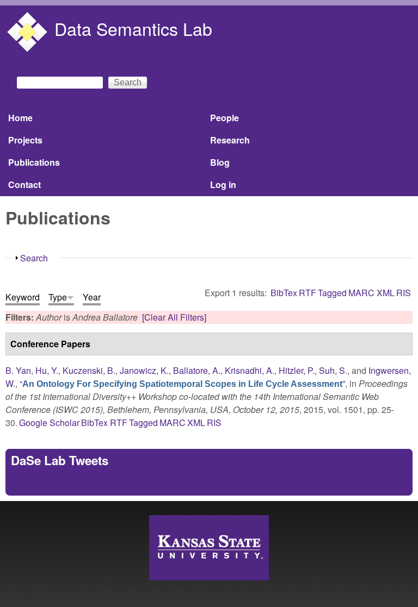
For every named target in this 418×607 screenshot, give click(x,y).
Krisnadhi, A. (249, 370)
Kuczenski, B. (89, 370)
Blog (220, 162)
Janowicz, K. (144, 370)
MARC (361, 292)
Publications (34, 162)
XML (386, 292)
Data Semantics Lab (133, 28)
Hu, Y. (46, 370)
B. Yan (18, 370)
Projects (25, 140)
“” (182, 383)
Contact (24, 184)
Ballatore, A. (196, 370)
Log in (223, 184)
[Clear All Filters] (174, 317)
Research (230, 140)
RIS (403, 292)
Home (20, 117)
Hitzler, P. (297, 370)
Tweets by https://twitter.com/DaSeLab (84, 483)
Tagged (332, 292)
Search (34, 258)
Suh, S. (333, 370)
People (224, 117)
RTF (307, 292)
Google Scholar (49, 422)
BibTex (284, 292)
